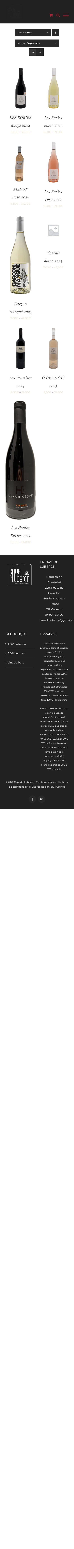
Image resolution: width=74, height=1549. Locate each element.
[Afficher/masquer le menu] (65, 15)
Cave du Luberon (24, 782)
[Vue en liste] (39, 52)
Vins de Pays (16, 662)
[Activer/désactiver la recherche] (58, 15)
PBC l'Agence (57, 786)
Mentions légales (46, 782)
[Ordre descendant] (55, 32)
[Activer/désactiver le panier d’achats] (51, 15)
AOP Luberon (17, 644)
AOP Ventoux (17, 653)
